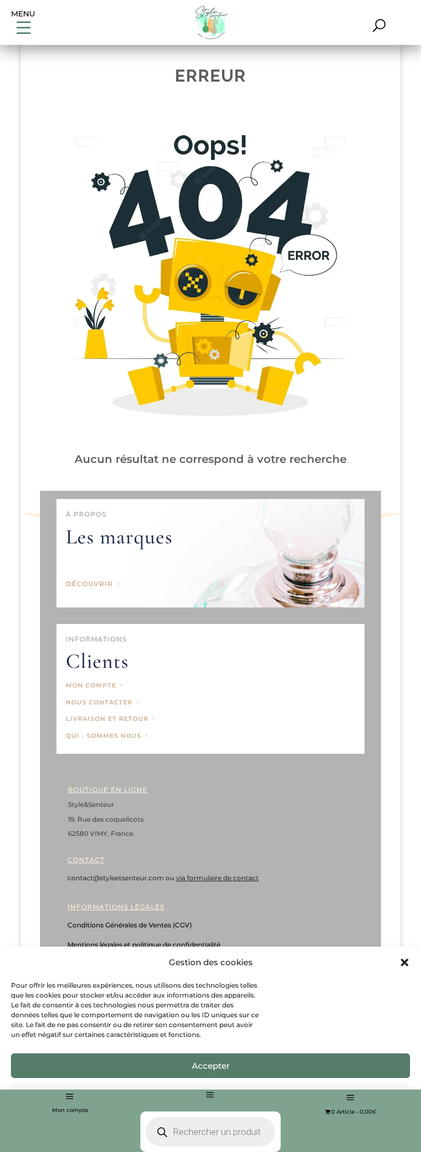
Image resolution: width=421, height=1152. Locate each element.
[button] (404, 962)
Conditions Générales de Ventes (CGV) (129, 925)
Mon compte (70, 1110)
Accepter (211, 1066)
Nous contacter (99, 702)
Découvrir (89, 584)
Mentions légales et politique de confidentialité (143, 945)
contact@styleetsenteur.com (116, 878)
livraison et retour (107, 719)
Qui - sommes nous (103, 736)
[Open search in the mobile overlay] (210, 1100)
